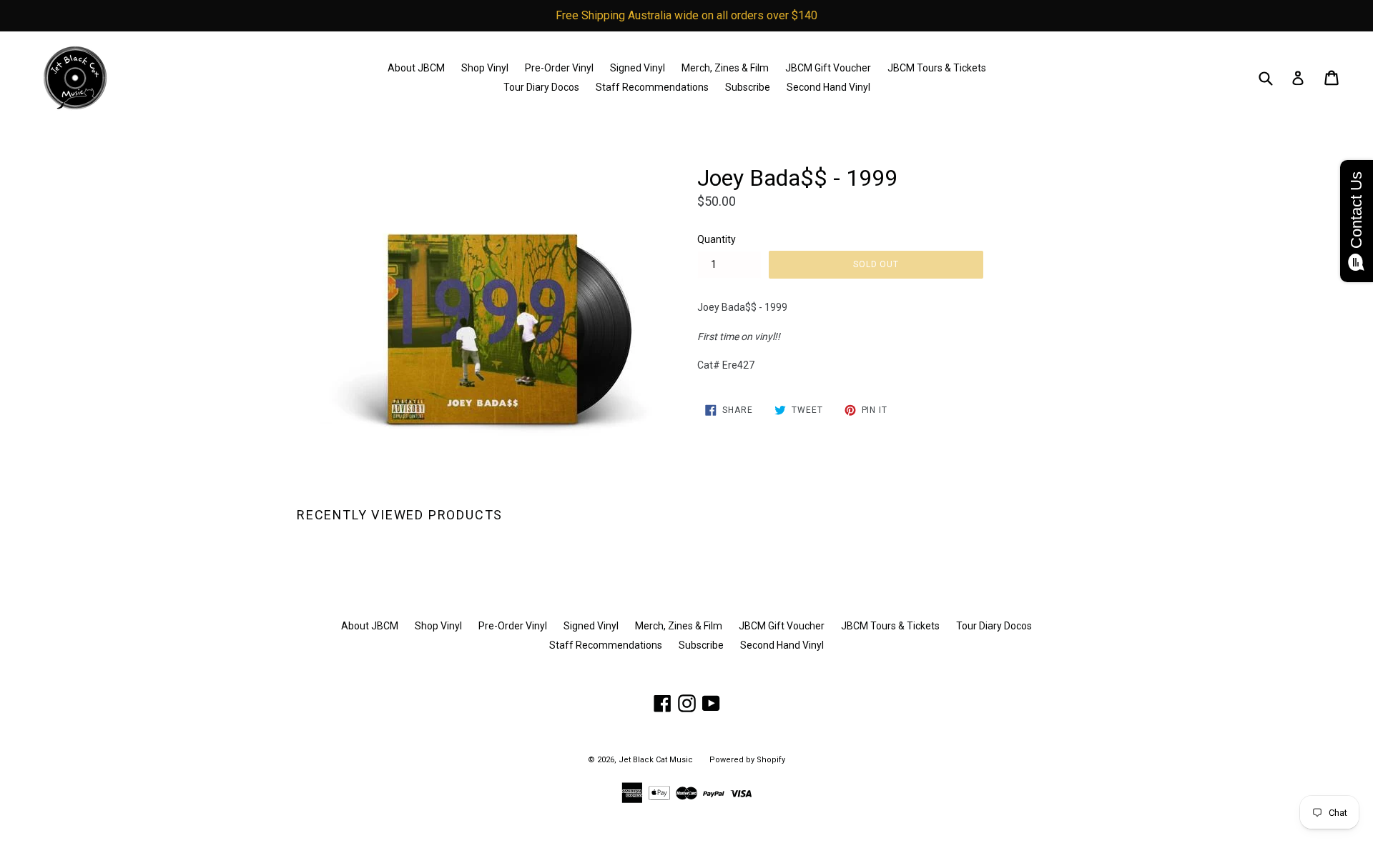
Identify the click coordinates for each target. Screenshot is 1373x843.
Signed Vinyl (637, 68)
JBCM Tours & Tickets (936, 68)
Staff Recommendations (652, 87)
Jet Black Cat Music (656, 759)
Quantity (716, 239)
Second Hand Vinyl (828, 87)
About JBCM (416, 68)
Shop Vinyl (484, 68)
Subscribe (747, 87)
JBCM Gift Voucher (828, 68)
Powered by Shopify (747, 759)
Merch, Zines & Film (725, 68)
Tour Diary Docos (541, 87)
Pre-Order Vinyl (559, 68)
